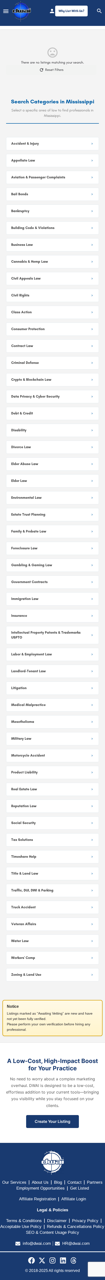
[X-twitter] (42, 1260)
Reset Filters (54, 70)
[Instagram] (52, 1260)
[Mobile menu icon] (5, 11)
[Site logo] (22, 11)
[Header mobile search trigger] (99, 11)
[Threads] (73, 1260)
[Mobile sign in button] (52, 11)
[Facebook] (31, 1260)
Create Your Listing (52, 1121)
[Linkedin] (63, 1260)
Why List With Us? (71, 11)
